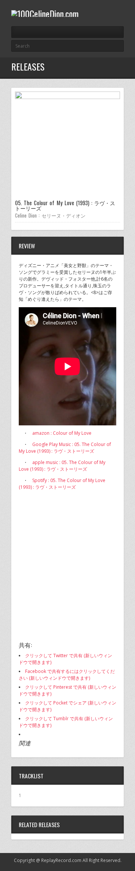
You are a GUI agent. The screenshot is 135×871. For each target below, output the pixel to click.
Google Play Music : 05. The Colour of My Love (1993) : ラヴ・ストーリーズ (65, 447)
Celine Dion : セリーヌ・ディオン (50, 215)
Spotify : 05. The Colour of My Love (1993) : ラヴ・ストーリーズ (62, 483)
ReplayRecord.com (61, 860)
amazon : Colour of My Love (62, 433)
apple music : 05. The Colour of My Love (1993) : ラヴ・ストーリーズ (62, 465)
